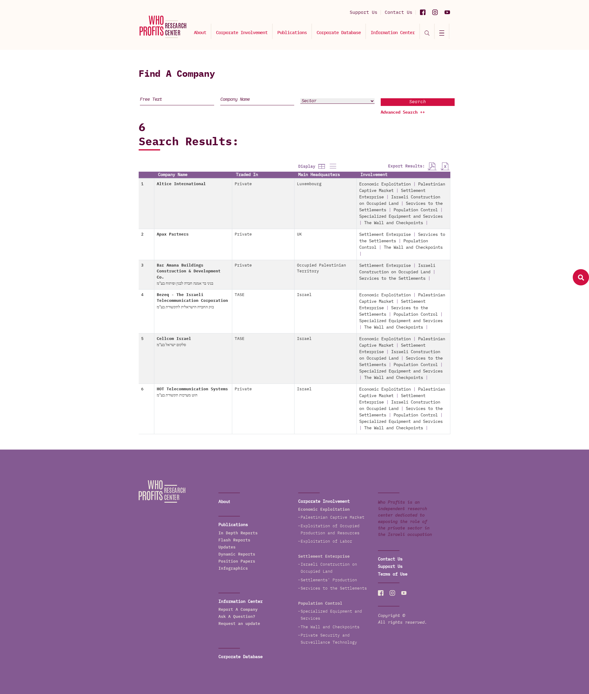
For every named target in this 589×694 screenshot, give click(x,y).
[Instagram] (435, 12)
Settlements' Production (329, 580)
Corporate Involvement (242, 32)
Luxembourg (309, 184)
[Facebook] (423, 12)
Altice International (181, 184)
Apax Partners (173, 234)
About (200, 32)
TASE (239, 295)
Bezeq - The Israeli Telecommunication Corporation (192, 301)
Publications (292, 32)
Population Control (416, 210)
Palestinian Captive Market (332, 518)
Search (417, 101)
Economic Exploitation (385, 184)
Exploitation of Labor (326, 542)
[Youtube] (447, 12)
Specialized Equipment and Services (401, 216)
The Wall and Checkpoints (393, 223)
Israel (304, 295)
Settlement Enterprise (385, 234)
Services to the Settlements (392, 278)
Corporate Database (339, 32)
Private (243, 184)
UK (299, 234)
